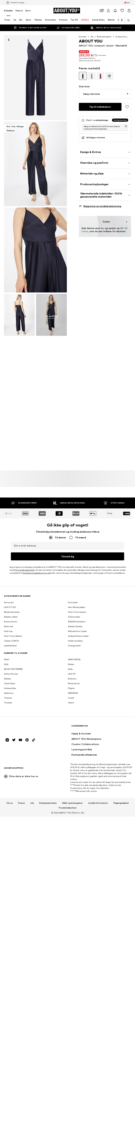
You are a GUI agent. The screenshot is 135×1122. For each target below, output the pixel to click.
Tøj (92, 36)
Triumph (8, 703)
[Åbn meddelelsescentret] (115, 10)
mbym (71, 703)
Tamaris (8, 698)
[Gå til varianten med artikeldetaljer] (83, 76)
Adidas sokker (11, 617)
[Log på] (108, 11)
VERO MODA (74, 659)
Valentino (9, 693)
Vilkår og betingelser (72, 803)
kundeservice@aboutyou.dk (37, 573)
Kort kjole (73, 602)
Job (32, 803)
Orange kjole (74, 645)
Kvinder (8, 10)
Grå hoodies (74, 617)
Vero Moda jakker (76, 607)
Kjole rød (8, 626)
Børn (28, 10)
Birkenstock (74, 683)
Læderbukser (10, 645)
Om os (10, 803)
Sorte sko (9, 602)
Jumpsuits (120, 36)
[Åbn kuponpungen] (101, 11)
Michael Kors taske (77, 631)
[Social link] (7, 740)
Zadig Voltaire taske (78, 636)
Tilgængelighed (121, 803)
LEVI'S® (72, 674)
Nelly (70, 669)
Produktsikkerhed (67, 808)
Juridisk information (98, 803)
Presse (21, 803)
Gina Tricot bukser (77, 612)
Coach (71, 698)
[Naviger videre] (121, 20)
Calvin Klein (9, 683)
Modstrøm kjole (12, 612)
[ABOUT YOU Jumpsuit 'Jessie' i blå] (35, 250)
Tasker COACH (11, 641)
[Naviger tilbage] (9, 40)
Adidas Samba (75, 626)
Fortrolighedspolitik (24, 570)
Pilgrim (71, 688)
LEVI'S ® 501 (10, 607)
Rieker (71, 664)
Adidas (7, 679)
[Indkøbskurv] (129, 11)
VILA (6, 664)
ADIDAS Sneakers (76, 622)
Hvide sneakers (75, 641)
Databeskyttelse (48, 803)
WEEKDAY (73, 693)
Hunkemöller (10, 688)
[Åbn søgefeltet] (127, 20)
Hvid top (8, 631)
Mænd (19, 10)
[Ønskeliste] (122, 11)
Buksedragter (104, 36)
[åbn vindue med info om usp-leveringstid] (126, 126)
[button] (105, 94)
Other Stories (11, 674)
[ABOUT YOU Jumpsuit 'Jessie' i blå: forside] (35, 77)
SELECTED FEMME (13, 669)
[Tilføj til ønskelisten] (127, 107)
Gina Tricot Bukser (13, 636)
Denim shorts (10, 622)
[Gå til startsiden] (22, 727)
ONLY (6, 659)
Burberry (72, 679)
